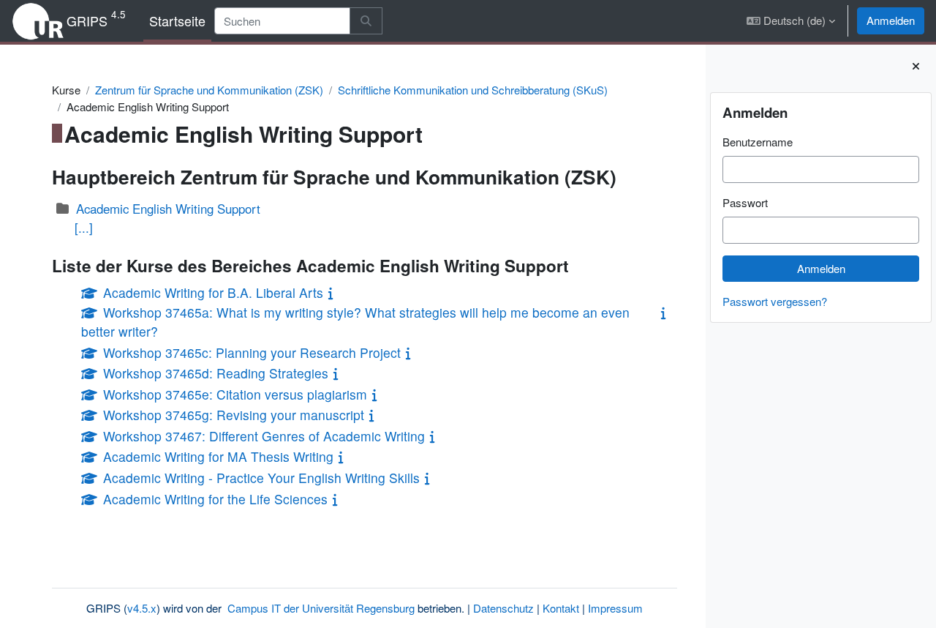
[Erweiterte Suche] (366, 20)
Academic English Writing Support (168, 208)
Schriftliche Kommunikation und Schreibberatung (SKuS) (473, 89)
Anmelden (891, 20)
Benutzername (757, 141)
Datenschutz (503, 608)
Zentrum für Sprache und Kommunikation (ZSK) (209, 89)
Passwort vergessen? (774, 301)
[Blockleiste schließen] (915, 66)
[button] (791, 21)
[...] (84, 227)
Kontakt (561, 608)
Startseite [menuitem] (177, 20)
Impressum (615, 608)
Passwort (745, 202)
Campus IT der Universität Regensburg (321, 608)
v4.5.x (141, 608)
